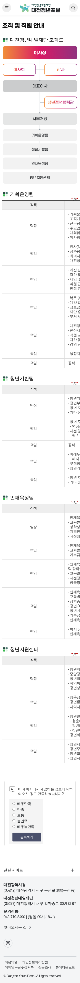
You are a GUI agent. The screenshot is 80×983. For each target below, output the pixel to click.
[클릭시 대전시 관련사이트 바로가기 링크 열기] (40, 870)
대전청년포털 (40, 8)
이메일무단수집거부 (19, 967)
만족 (20, 809)
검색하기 (73, 7)
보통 (20, 815)
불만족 (22, 821)
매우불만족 (25, 827)
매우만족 (24, 804)
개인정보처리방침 (35, 962)
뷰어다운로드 (65, 967)
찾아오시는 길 (15, 927)
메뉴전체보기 (6, 7)
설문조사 (44, 967)
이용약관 (11, 962)
